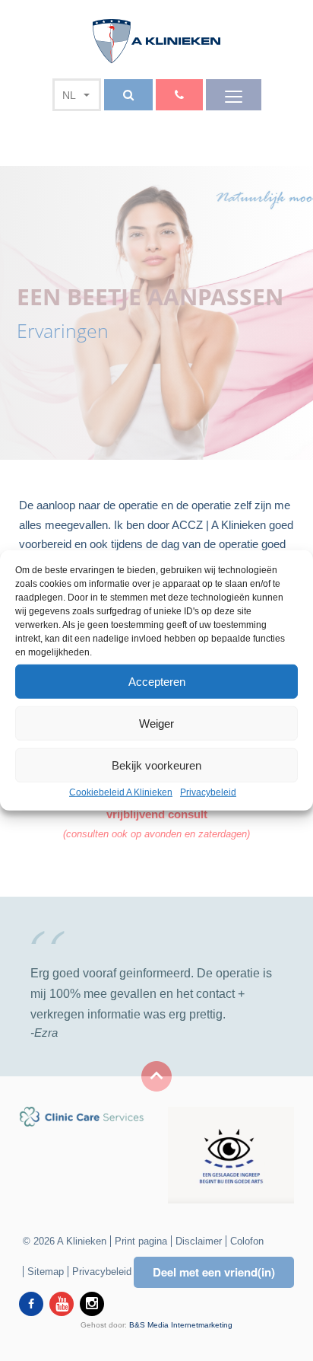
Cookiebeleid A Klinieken (120, 792)
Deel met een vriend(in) (214, 1272)
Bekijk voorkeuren (156, 764)
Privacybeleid (208, 792)
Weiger (156, 722)
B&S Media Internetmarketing (180, 1325)
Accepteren (156, 680)
